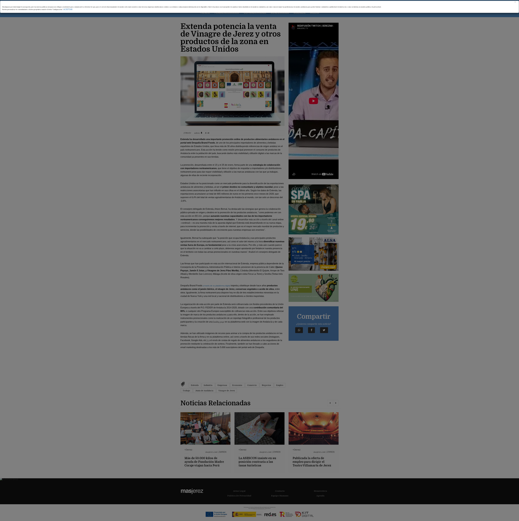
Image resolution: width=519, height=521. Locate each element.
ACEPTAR (67, 9)
